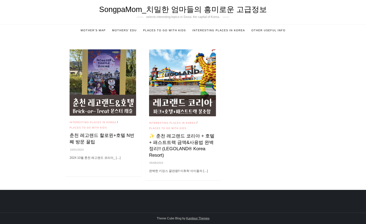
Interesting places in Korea (218, 30)
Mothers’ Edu (124, 30)
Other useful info (268, 30)
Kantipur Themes (197, 218)
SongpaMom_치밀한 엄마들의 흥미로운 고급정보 (183, 9)
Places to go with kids (164, 30)
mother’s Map (93, 30)
